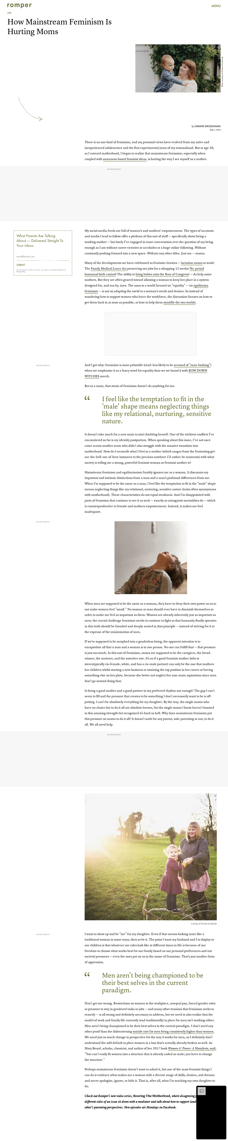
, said (191, 1048)
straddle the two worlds (179, 302)
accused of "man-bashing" (192, 365)
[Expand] (200, 1089)
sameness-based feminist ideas (124, 159)
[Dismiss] (222, 1089)
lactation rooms (191, 263)
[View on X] (151, 334)
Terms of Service (57, 270)
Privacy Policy (21, 271)
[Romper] (19, 5)
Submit (21, 264)
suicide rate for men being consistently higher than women (173, 1031)
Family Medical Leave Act (109, 268)
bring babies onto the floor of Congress (162, 274)
